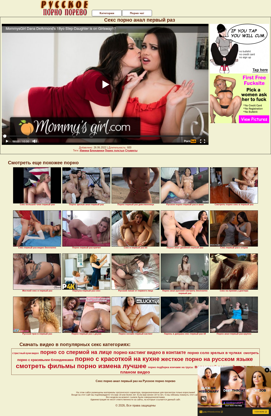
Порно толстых (114, 150)
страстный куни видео (25, 353)
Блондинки (97, 150)
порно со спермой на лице (76, 352)
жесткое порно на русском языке (207, 359)
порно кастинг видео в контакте (149, 352)
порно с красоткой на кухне (117, 358)
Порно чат (137, 13)
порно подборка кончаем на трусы (170, 367)
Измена (84, 150)
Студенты (131, 150)
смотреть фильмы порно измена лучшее (81, 366)
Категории (107, 13)
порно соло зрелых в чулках (214, 353)
